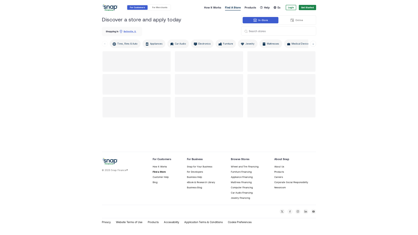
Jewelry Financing (240, 198)
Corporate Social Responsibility (291, 182)
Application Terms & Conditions (203, 222)
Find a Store (159, 172)
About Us (279, 166)
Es (279, 7)
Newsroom (280, 187)
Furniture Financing (241, 172)
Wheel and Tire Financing (244, 166)
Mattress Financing (241, 182)
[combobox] (277, 31)
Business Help (194, 177)
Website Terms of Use (129, 222)
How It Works (212, 7)
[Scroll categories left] (105, 44)
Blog (155, 182)
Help (267, 7)
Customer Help (161, 177)
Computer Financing (242, 187)
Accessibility (171, 222)
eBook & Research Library (201, 182)
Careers (278, 177)
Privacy (106, 222)
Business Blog (194, 187)
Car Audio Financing (242, 192)
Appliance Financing (242, 177)
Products (250, 7)
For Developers (195, 172)
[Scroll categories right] (313, 44)
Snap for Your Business (199, 166)
